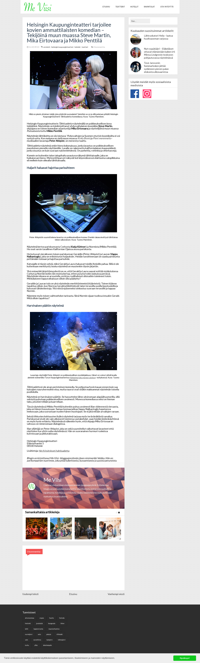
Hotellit (134, 7)
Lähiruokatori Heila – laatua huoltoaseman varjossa (158, 37)
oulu (39, 634)
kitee (62, 623)
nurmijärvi (28, 634)
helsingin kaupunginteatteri (62, 47)
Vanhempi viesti (116, 594)
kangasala (51, 623)
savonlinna (37, 640)
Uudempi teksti (30, 594)
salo (26, 640)
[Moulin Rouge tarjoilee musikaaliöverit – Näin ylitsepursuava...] (85, 528)
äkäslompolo (47, 645)
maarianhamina (54, 629)
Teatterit (120, 7)
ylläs (36, 645)
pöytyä (48, 634)
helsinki (78, 47)
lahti (26, 629)
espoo (42, 618)
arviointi (46, 47)
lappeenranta (38, 629)
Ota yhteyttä (166, 7)
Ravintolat (149, 7)
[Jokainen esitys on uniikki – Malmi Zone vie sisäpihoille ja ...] (109, 528)
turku (27, 645)
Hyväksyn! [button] (185, 658)
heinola (61, 618)
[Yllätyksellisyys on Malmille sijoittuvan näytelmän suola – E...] (60, 528)
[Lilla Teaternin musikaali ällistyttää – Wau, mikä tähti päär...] (36, 528)
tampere (50, 640)
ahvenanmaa (29, 618)
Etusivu (106, 7)
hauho (51, 618)
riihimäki (59, 634)
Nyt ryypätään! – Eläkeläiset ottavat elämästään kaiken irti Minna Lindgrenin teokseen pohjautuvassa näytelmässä (159, 53)
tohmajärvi (61, 640)
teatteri (85, 47)
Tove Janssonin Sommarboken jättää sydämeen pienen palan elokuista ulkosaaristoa (156, 67)
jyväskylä (39, 623)
